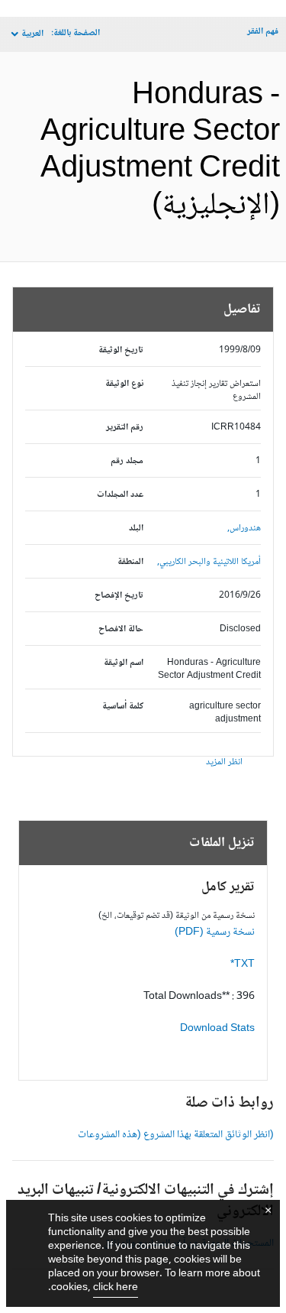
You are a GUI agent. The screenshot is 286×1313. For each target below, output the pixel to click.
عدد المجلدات (120, 494)
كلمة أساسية (122, 706)
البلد (136, 528)
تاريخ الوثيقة (120, 350)
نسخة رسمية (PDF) (215, 932)
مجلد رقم (127, 461)
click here (115, 1288)
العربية (32, 34)
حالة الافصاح (120, 629)
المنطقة (130, 562)
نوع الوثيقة (124, 384)
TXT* (242, 964)
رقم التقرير (124, 427)
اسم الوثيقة (123, 662)
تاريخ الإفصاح (119, 595)
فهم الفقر (262, 32)
